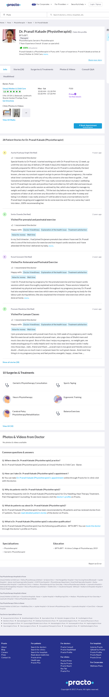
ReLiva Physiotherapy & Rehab (74, 584)
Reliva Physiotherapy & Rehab (31, 580)
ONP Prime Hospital (42, 582)
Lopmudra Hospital (94, 584)
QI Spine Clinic (49, 580)
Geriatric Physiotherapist (14, 552)
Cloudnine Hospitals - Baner (31, 597)
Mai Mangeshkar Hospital (65, 580)
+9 (26, 113)
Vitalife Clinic (52, 587)
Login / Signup (95, 4)
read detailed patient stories (34, 512)
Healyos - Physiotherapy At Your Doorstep (47, 584)
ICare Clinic (91, 606)
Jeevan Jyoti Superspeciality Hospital (20, 582)
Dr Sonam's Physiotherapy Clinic (58, 606)
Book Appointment (89, 126)
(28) (19, 69)
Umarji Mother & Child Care (14, 88)
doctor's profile (64, 496)
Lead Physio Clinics (24, 584)
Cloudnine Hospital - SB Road (69, 587)
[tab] (5, 69)
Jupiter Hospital (47, 597)
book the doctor (93, 526)
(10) (8, 426)
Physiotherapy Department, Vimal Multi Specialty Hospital (71, 582)
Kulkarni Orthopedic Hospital (91, 587)
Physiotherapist (10, 548)
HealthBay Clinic (27, 606)
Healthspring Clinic (62, 597)
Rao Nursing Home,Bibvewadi (85, 580)
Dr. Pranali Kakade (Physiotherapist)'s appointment (40, 477)
